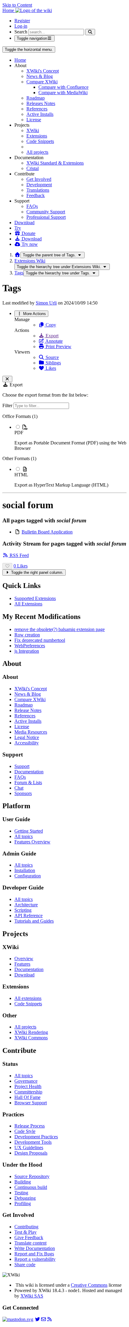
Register (22, 20)
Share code (24, 1264)
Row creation (27, 634)
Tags (18, 272)
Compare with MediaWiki (63, 92)
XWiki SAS (31, 1295)
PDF (18, 432)
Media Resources (30, 732)
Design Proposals (30, 1152)
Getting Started (28, 831)
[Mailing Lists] (43, 1319)
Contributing (26, 1226)
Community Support (45, 211)
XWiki (32, 130)
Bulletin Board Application (47, 531)
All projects (37, 152)
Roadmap (35, 98)
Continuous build (30, 1187)
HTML (21, 474)
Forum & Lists (28, 782)
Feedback (35, 195)
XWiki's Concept (42, 70)
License (33, 119)
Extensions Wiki (29, 260)
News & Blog (39, 76)
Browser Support (30, 1102)
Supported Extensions (35, 598)
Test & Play (25, 1232)
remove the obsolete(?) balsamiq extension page (59, 629)
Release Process (29, 1125)
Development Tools (33, 1142)
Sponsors (23, 793)
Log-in (20, 26)
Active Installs (39, 114)
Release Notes (27, 710)
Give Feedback (28, 1237)
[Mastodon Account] (17, 1319)
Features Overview (32, 841)
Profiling (22, 1203)
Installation (24, 870)
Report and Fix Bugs (34, 1253)
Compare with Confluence (63, 87)
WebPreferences (29, 645)
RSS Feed (18, 555)
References (36, 108)
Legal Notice (26, 737)
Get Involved (38, 179)
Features (22, 964)
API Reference (28, 915)
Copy (50, 324)
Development (39, 184)
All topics (23, 836)
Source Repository (32, 1176)
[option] (70, 437)
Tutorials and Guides (34, 920)
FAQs (32, 206)
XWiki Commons (31, 1037)
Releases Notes (40, 103)
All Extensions (28, 603)
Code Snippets (40, 141)
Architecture (26, 904)
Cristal (32, 168)
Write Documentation (34, 1248)
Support (21, 766)
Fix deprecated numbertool (39, 640)
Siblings (52, 362)
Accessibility (26, 742)
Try (17, 227)
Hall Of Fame (27, 1097)
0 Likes (21, 565)
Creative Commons (89, 1285)
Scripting (23, 910)
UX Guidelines (28, 1147)
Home (20, 60)
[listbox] (64, 451)
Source (51, 357)
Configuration (27, 875)
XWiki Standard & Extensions (55, 162)
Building (22, 1181)
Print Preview (57, 346)
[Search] (90, 32)
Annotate (53, 341)
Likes (50, 368)
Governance (26, 1081)
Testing (21, 1192)
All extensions (27, 998)
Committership (28, 1091)
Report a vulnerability (35, 1259)
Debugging (25, 1198)
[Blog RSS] (49, 1319)
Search (20, 31)
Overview (23, 958)
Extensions (36, 135)
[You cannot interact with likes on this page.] (7, 566)
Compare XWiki (42, 81)
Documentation (29, 771)
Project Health (27, 1086)
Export (51, 335)
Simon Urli (46, 302)
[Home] (17, 254)
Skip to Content (17, 5)
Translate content (30, 1242)
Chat (18, 787)
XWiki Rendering (31, 1032)
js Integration (26, 651)
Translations (37, 190)
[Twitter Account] (37, 1319)
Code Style (24, 1131)
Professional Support (46, 217)
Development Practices (36, 1136)
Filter (8, 405)
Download (24, 222)
